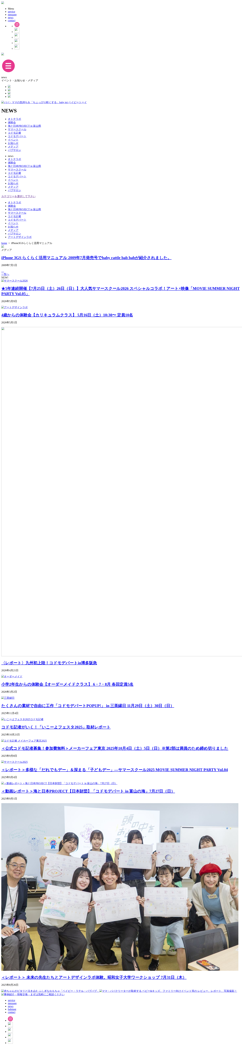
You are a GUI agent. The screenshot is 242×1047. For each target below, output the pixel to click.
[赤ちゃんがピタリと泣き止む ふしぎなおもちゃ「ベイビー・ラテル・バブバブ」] (50, 991)
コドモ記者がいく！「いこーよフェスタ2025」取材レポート (56, 727)
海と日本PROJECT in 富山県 (24, 125)
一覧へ (5, 274)
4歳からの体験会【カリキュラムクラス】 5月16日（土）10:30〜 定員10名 (67, 315)
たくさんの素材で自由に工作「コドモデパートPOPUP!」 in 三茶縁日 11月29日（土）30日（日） (87, 706)
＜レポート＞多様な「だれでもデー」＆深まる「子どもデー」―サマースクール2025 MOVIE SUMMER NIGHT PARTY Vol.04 (114, 770)
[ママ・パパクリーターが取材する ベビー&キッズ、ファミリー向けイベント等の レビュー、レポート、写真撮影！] (168, 991)
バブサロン (14, 150)
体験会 (12, 122)
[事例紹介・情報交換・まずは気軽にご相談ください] (33, 994)
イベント (13, 139)
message (12, 14)
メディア (13, 146)
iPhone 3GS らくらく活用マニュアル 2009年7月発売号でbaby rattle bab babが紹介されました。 (86, 258)
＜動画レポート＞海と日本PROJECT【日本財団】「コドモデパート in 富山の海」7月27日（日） (88, 791)
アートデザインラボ (20, 237)
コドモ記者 (14, 132)
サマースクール (17, 129)
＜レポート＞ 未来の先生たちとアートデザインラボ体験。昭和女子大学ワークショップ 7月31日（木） (94, 977)
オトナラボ (14, 119)
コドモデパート (17, 136)
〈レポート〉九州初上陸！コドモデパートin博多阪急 (49, 663)
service (11, 11)
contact (11, 20)
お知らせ (13, 143)
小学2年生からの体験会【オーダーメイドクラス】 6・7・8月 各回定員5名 (67, 684)
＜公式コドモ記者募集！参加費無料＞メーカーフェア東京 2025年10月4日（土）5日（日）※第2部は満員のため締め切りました (114, 748)
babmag (12, 1009)
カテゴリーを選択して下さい (18, 196)
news (10, 17)
